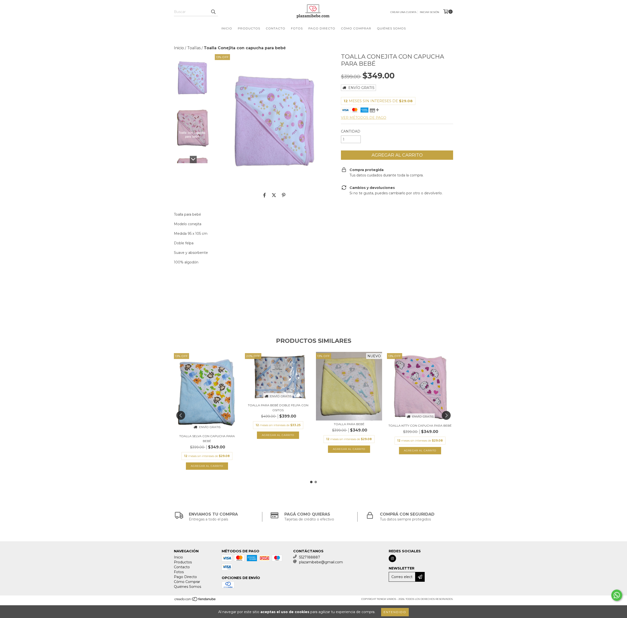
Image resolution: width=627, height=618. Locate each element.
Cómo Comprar (356, 28)
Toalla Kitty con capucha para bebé (420, 425)
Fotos (297, 28)
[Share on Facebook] (264, 195)
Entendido (395, 612)
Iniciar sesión (429, 12)
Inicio (226, 28)
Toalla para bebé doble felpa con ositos (278, 407)
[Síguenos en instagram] (392, 558)
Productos (249, 28)
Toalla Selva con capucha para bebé (207, 438)
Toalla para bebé (349, 424)
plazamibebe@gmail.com (321, 562)
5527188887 (309, 557)
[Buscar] (213, 11)
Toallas (194, 48)
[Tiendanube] (195, 600)
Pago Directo (321, 28)
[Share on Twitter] (274, 195)
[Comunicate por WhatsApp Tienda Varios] (616, 595)
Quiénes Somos (391, 28)
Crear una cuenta (403, 12)
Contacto (275, 28)
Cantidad (350, 131)
